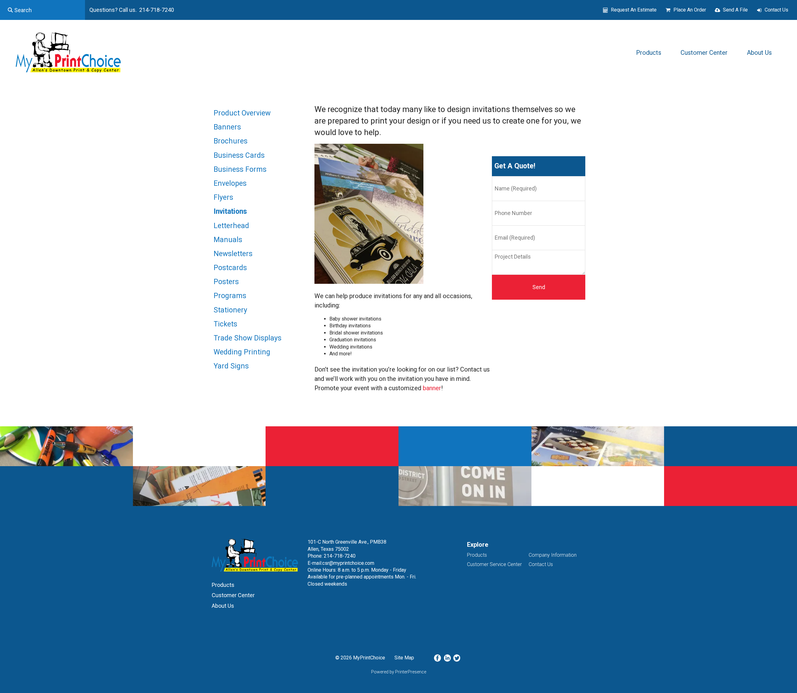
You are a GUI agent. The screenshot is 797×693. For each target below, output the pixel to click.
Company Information (553, 555)
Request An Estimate (634, 10)
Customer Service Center (494, 564)
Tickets (225, 324)
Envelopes (230, 183)
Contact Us (776, 10)
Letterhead (231, 226)
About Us (759, 52)
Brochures (231, 141)
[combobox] (42, 10)
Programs (230, 296)
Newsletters (233, 254)
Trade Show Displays (247, 338)
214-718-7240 (340, 556)
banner (432, 388)
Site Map (404, 658)
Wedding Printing (242, 352)
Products (648, 52)
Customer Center (704, 52)
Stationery (230, 310)
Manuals (228, 240)
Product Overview (242, 113)
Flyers (223, 197)
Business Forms (240, 169)
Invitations (230, 211)
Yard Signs (231, 366)
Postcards (230, 268)
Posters (226, 282)
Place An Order (689, 10)
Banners (227, 127)
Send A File (735, 10)
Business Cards (239, 155)
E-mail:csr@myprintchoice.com (341, 563)
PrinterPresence (410, 671)
